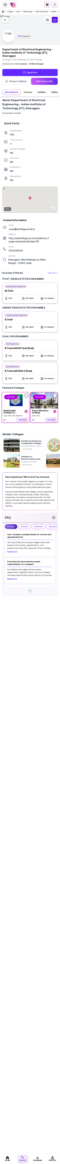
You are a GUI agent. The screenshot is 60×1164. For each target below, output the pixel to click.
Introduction (11, 92)
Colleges (11, 526)
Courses (28, 92)
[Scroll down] (30, 590)
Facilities (41, 92)
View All (51, 273)
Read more (12, 552)
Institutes (38, 526)
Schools (24, 526)
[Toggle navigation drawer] (5, 5)
